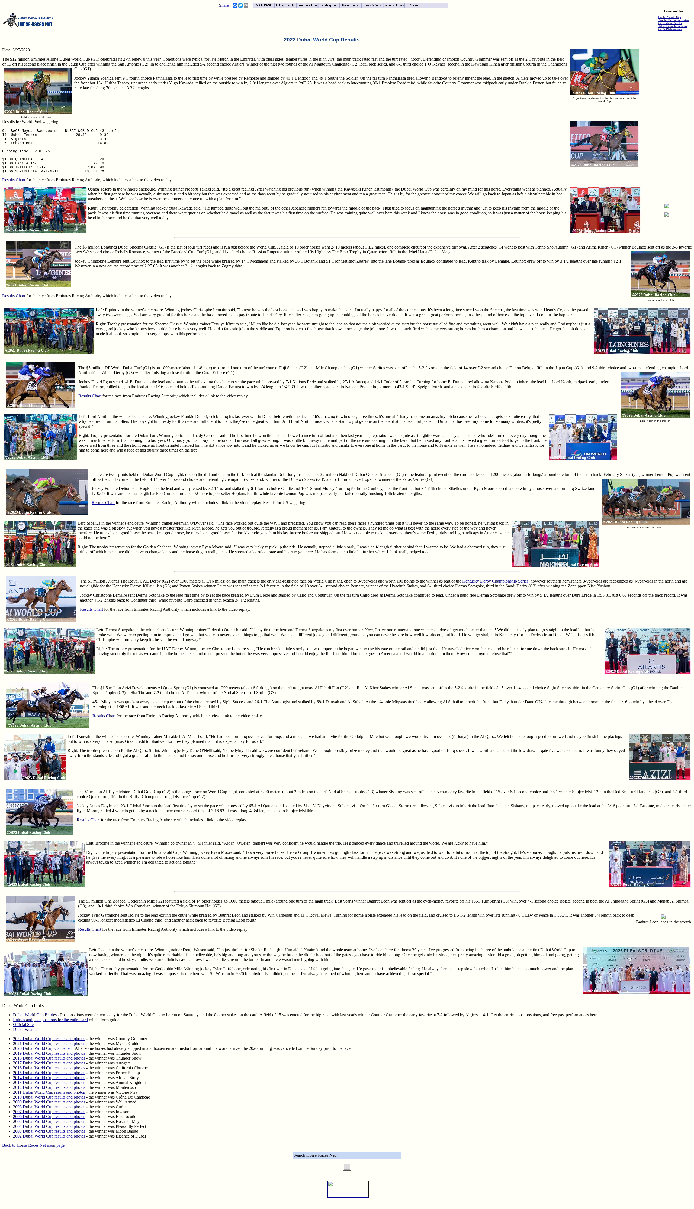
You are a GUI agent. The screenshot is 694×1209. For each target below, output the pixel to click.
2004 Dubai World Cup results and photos (49, 1126)
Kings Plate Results (670, 23)
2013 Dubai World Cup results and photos (49, 1082)
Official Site (23, 1024)
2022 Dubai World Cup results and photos (49, 1038)
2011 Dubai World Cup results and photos (49, 1092)
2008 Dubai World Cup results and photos (49, 1107)
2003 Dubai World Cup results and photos (49, 1131)
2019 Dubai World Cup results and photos (49, 1053)
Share (224, 5)
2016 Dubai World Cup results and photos (49, 1068)
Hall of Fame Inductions (672, 26)
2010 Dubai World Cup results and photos (49, 1097)
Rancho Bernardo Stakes (673, 20)
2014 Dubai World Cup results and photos (49, 1077)
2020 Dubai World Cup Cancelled (42, 1048)
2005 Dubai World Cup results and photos (49, 1121)
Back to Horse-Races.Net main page (33, 1145)
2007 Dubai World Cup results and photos (49, 1111)
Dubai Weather (26, 1029)
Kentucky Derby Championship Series (495, 581)
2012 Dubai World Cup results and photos (49, 1087)
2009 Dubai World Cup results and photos (49, 1102)
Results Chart (13, 180)
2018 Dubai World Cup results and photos (49, 1058)
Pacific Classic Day (669, 17)
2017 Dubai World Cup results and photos (49, 1063)
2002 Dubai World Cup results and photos (49, 1136)
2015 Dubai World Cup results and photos (49, 1072)
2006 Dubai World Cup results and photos (49, 1116)
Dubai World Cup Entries (35, 1014)
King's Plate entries (670, 29)
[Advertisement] (666, 118)
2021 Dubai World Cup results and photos (49, 1043)
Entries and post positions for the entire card (50, 1019)
